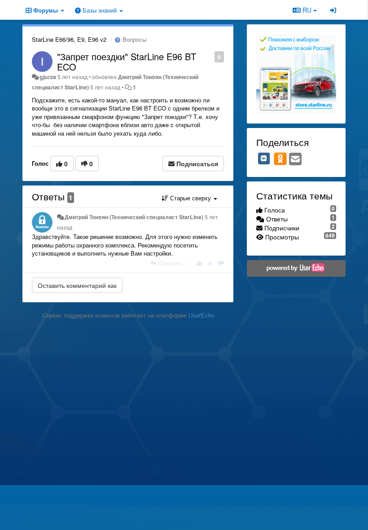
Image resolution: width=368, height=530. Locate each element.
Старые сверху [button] (190, 198)
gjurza (47, 77)
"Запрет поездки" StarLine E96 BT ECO (126, 61)
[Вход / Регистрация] (333, 10)
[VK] (263, 158)
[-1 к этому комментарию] (221, 263)
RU (307, 9)
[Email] (295, 159)
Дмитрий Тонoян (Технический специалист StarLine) (134, 217)
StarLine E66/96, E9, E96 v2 (69, 39)
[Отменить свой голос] (210, 263)
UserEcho (201, 315)
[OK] (280, 158)
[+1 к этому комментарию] (199, 263)
